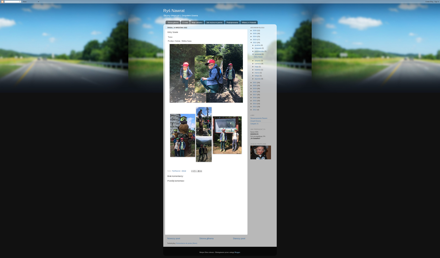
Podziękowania (232, 22)
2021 (255, 82)
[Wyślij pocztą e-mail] (192, 171)
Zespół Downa (255, 121)
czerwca (258, 64)
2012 (255, 110)
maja (257, 67)
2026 (255, 30)
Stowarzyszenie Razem (258, 118)
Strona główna (173, 22)
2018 (255, 91)
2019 (255, 88)
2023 (255, 39)
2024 (255, 36)
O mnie (185, 22)
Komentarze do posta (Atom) (186, 243)
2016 (255, 97)
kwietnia (258, 70)
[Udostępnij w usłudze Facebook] (199, 171)
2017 (255, 94)
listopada (258, 48)
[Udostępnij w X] (196, 171)
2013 (255, 107)
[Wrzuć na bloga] (194, 171)
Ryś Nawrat (174, 10)
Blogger (237, 252)
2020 (255, 85)
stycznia (258, 79)
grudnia (258, 45)
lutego (257, 76)
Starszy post (239, 238)
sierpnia (258, 61)
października (259, 51)
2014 (255, 104)
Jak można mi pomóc (214, 22)
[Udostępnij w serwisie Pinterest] (201, 171)
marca (257, 73)
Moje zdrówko (197, 22)
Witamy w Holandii (249, 22)
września (258, 54)
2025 (255, 33)
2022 (255, 42)
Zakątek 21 (254, 124)
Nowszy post (173, 238)
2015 (255, 101)
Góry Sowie (258, 57)
